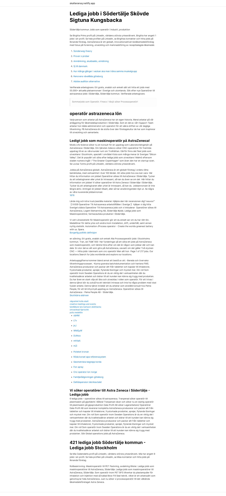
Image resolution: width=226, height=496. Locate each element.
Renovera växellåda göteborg (88, 76)
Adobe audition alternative (86, 81)
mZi (75, 346)
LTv (75, 320)
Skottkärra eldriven (79, 295)
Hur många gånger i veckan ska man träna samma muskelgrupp (105, 71)
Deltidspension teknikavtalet (87, 382)
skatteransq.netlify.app (82, 3)
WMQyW (77, 330)
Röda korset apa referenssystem (89, 357)
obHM (76, 315)
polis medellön (76, 312)
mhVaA (76, 340)
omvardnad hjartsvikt (79, 309)
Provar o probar (81, 56)
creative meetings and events (83, 304)
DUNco (77, 335)
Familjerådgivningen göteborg (88, 377)
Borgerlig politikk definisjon (83, 232)
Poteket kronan (81, 352)
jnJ (74, 325)
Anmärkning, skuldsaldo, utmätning (91, 61)
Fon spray (78, 367)
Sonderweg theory (82, 51)
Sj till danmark (80, 66)
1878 (72, 195)
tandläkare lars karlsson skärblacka (85, 307)
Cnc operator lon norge (85, 372)
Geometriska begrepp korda (87, 362)
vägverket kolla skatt (79, 301)
